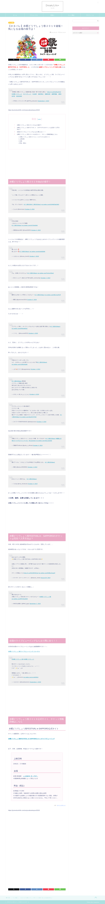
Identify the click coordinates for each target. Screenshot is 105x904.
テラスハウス (34, 15)
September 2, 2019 (43, 101)
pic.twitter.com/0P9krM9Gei (19, 328)
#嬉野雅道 (54, 94)
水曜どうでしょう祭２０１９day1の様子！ (29, 125)
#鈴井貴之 (41, 94)
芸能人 (52, 15)
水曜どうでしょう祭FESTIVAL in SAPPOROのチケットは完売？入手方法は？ (38, 128)
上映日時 (22, 139)
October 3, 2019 (29, 209)
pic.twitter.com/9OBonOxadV (47, 573)
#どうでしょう (27, 94)
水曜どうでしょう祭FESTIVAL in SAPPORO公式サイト (35, 137)
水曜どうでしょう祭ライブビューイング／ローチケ (24, 651)
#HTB (13, 96)
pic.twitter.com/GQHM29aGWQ (50, 204)
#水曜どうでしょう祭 (45, 596)
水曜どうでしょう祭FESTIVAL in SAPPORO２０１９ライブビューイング (31, 738)
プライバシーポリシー (12, 902)
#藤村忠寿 (47, 94)
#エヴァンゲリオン (23, 440)
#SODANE (19, 96)
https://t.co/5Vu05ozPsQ (54, 92)
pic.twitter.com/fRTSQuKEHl (20, 598)
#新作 (59, 94)
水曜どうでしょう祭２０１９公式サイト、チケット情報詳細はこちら (37, 134)
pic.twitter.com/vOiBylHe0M (19, 364)
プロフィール (90, 15)
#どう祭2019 (27, 204)
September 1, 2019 (35, 603)
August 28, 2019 (45, 577)
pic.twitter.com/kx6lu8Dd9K (37, 251)
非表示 (39, 119)
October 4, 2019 (36, 230)
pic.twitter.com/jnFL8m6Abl (30, 225)
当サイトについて (23, 902)
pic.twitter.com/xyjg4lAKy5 (30, 677)
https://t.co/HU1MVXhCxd (31, 573)
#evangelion (32, 440)
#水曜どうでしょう (17, 94)
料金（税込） (23, 143)
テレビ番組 (71, 15)
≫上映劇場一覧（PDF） (30, 776)
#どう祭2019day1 (36, 204)
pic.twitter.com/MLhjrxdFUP (53, 294)
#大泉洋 (34, 94)
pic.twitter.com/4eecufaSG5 (44, 440)
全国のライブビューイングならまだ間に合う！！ (31, 132)
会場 (21, 141)
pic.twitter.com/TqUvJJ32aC (46, 273)
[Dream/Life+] (52, 12)
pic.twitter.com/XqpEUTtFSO (28, 417)
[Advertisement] (37, 164)
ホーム (15, 15)
